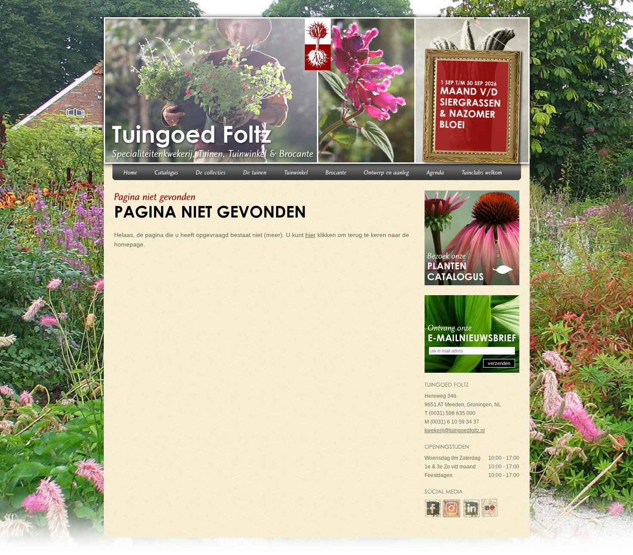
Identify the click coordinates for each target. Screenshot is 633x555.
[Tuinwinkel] (296, 172)
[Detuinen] (255, 172)
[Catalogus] (166, 172)
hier (310, 234)
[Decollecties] (211, 172)
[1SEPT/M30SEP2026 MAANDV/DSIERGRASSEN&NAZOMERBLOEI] (473, 92)
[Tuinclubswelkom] (482, 172)
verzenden (499, 363)
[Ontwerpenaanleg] (386, 172)
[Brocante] (336, 172)
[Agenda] (435, 172)
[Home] (130, 172)
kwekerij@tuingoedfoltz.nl (455, 430)
